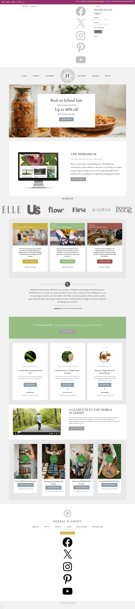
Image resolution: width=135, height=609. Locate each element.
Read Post (30, 385)
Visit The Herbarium (78, 179)
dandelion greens (62, 366)
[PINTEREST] (80, 53)
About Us (108, 76)
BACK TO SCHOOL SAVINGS (96, 1)
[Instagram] (67, 572)
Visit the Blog (82, 76)
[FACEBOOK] (80, 16)
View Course (30, 261)
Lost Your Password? (99, 27)
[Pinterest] (67, 584)
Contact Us (33, 6)
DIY (98, 366)
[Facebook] (67, 547)
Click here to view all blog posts (30, 395)
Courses (24, 76)
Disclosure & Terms (97, 526)
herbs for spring (73, 366)
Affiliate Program (81, 526)
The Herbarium (50, 76)
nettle (36, 366)
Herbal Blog (35, 526)
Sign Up (96, 36)
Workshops (36, 76)
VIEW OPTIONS (26, 485)
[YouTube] (67, 596)
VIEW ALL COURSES (30, 267)
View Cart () (25, 6)
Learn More (66, 119)
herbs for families (28, 366)
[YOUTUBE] (80, 65)
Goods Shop (95, 76)
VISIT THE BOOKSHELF (67, 331)
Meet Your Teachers (76, 428)
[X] (80, 29)
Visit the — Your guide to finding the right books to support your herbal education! (67, 325)
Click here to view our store (25, 488)
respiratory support (106, 366)
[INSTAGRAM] (80, 41)
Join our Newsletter (67, 533)
